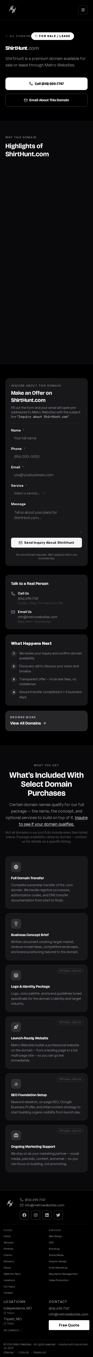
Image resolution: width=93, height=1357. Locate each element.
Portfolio (8, 1248)
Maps (10, 1313)
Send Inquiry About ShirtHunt (49, 542)
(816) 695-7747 (28, 598)
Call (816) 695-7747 (49, 84)
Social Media (56, 1255)
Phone (18, 449)
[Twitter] (58, 1215)
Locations (9, 1280)
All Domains (20, 36)
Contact (8, 1292)
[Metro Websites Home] (10, 1204)
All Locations (11, 1330)
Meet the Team (12, 1273)
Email (17, 467)
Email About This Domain (49, 100)
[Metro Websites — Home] (12, 10)
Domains (9, 1261)
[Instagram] (35, 1215)
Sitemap (9, 1352)
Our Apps (9, 1286)
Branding (54, 1248)
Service (19, 485)
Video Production (59, 1280)
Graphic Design (58, 1261)
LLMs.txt (23, 1352)
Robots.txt (39, 1352)
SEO (51, 1242)
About (7, 1267)
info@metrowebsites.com (37, 617)
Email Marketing (58, 1267)
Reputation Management (63, 1273)
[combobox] (29, 493)
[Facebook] (24, 1215)
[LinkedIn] (46, 1215)
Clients (8, 1255)
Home (7, 1236)
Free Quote (69, 1325)
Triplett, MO (13, 1319)
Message (18, 504)
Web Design (55, 1236)
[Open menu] (83, 9)
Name (17, 430)
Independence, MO (18, 1308)
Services (9, 1242)
